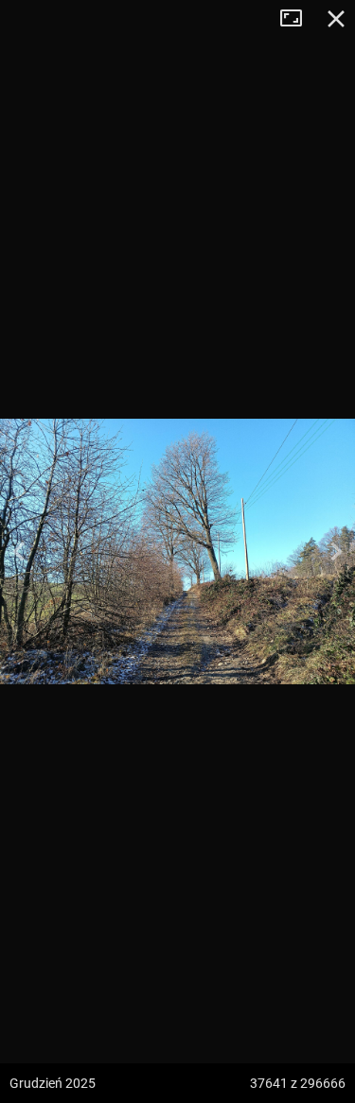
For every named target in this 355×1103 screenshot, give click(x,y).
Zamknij (336, 19)
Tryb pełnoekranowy (298, 19)
